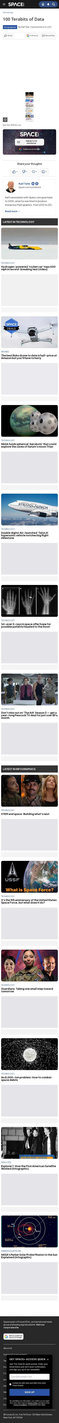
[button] (53, 4)
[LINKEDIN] (33, 183)
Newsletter (50, 36)
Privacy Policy (33, 1403)
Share (10, 36)
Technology (8, 12)
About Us (7, 1348)
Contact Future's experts (15, 1354)
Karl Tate (25, 27)
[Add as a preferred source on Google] (13, 1336)
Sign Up (30, 1392)
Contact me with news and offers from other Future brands (29, 1384)
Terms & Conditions (20, 1405)
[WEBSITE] (36, 183)
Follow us (34, 36)
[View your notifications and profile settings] (48, 4)
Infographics (10, 27)
